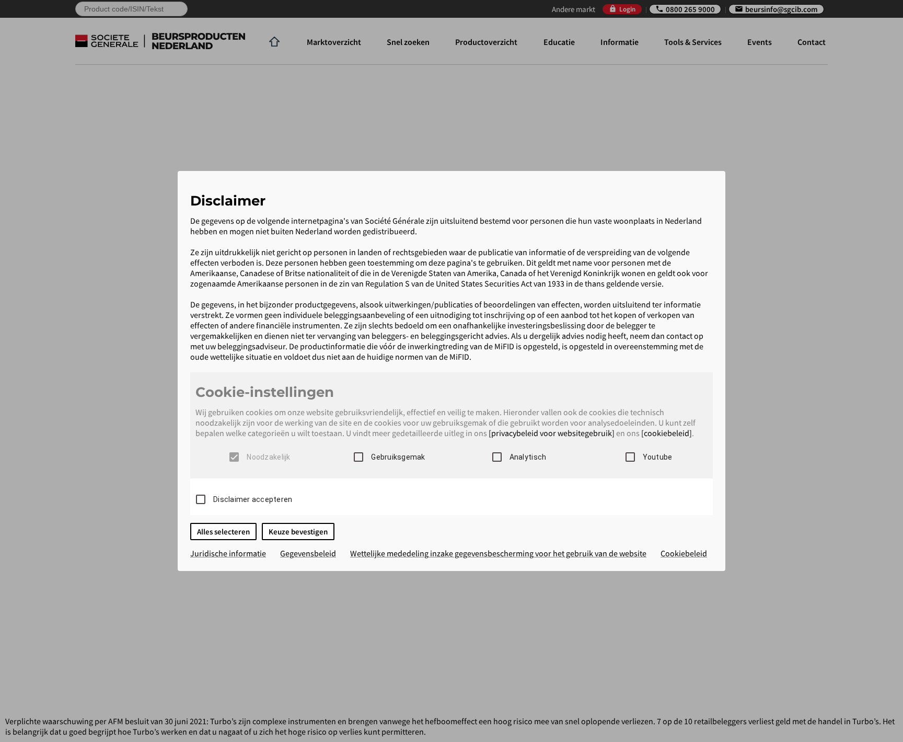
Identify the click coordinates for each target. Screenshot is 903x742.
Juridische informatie (228, 553)
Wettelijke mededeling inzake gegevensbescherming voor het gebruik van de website (498, 553)
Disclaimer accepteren (252, 499)
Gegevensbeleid (308, 553)
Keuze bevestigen (298, 531)
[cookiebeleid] (666, 433)
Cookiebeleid (684, 553)
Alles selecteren (223, 531)
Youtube (658, 457)
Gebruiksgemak (398, 457)
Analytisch (528, 457)
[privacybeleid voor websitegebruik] (552, 433)
